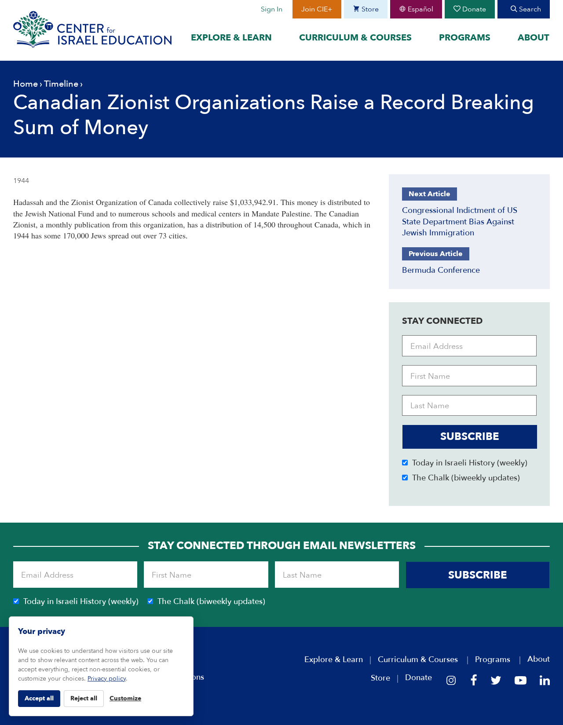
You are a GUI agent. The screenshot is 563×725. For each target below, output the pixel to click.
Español (419, 9)
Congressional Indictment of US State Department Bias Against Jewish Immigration (459, 221)
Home (25, 84)
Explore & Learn (231, 38)
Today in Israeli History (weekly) (469, 463)
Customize (125, 698)
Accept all (39, 698)
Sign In (271, 9)
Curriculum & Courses (355, 38)
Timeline (61, 84)
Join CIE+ (317, 9)
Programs (464, 38)
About (533, 38)
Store (369, 9)
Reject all (83, 698)
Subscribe (469, 436)
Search (529, 9)
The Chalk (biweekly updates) (466, 477)
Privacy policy (107, 678)
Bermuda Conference (441, 270)
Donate (473, 9)
